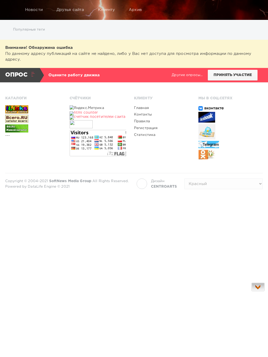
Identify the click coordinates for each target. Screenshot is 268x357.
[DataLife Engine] (11, 10)
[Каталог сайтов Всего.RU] (33, 118)
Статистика (144, 134)
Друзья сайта (70, 9)
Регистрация (146, 128)
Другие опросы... (187, 75)
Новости (34, 9)
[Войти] (255, 10)
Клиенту (106, 9)
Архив (135, 9)
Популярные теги (29, 29)
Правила (142, 121)
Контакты (143, 114)
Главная (141, 108)
